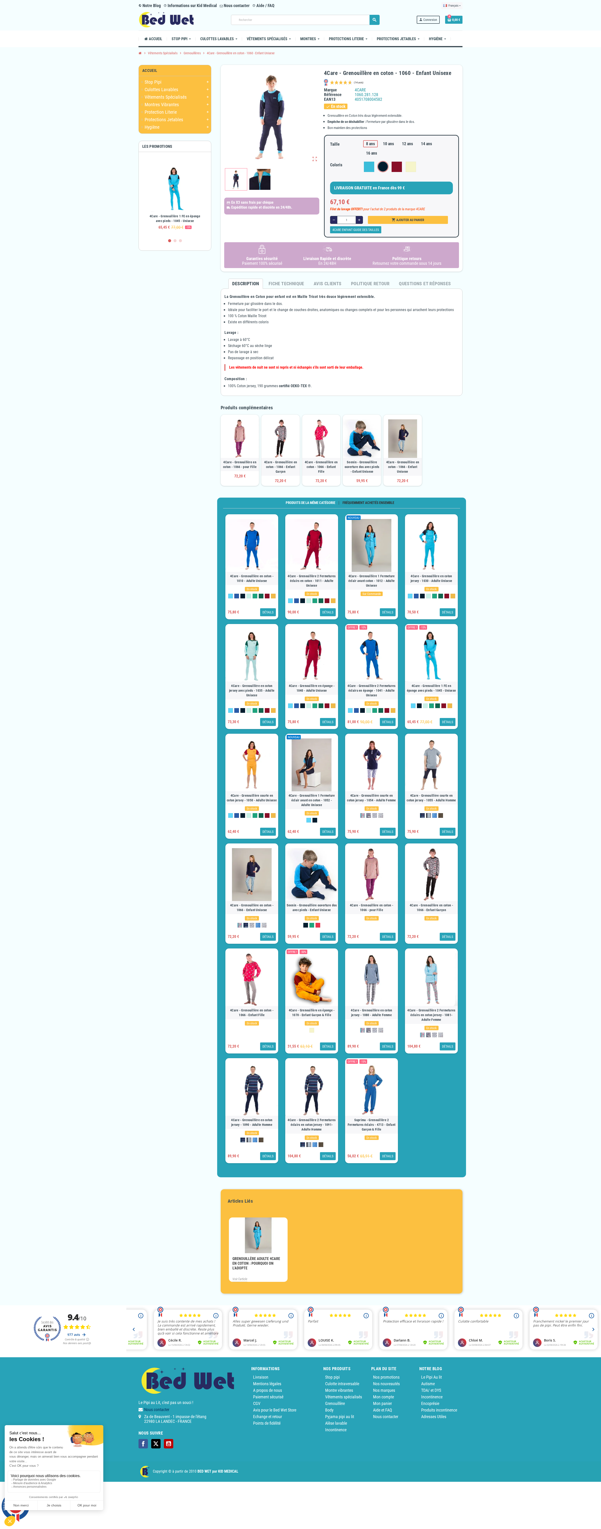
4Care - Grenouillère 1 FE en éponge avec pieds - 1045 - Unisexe (431, 688)
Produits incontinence (439, 1410)
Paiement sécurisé (268, 1396)
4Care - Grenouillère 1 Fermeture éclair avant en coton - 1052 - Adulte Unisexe (312, 800)
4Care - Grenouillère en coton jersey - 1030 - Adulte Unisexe (431, 578)
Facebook (143, 1443)
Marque (330, 90)
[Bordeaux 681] (267, 596)
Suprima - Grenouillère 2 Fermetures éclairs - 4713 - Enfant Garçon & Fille (372, 1124)
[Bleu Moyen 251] (236, 596)
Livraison (260, 1377)
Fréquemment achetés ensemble (368, 503)
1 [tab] (169, 240)
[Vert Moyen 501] (255, 596)
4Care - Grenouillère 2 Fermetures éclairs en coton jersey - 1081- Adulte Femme (431, 1015)
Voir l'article (239, 1279)
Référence (333, 94)
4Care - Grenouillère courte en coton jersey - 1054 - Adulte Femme (371, 798)
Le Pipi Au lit (431, 1377)
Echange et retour (267, 1416)
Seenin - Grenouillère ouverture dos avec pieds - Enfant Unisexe (362, 466)
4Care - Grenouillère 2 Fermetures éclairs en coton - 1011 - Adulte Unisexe (311, 580)
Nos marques (384, 1390)
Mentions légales (267, 1383)
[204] (374, 815)
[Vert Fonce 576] (261, 596)
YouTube (168, 1443)
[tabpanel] (175, 195)
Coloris (336, 164)
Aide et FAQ (382, 1410)
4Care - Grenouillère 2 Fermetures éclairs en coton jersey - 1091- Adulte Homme (311, 1124)
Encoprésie (430, 1403)
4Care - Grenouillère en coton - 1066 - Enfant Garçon (280, 466)
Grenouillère (335, 1403)
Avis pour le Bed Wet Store (274, 1410)
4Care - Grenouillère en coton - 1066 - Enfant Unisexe (402, 466)
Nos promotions (386, 1377)
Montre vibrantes (339, 1390)
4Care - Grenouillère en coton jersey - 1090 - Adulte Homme (251, 1122)
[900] (380, 815)
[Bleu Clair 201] (230, 596)
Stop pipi (332, 1377)
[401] (440, 815)
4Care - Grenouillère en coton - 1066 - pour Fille (240, 464)
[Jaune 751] (273, 596)
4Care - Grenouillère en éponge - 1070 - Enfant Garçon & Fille (312, 1012)
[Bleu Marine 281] (242, 596)
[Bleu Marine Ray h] (422, 815)
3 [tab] (180, 240)
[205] (434, 815)
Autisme (428, 1383)
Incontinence (336, 1429)
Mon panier (382, 1403)
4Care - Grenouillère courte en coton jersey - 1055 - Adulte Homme (431, 798)
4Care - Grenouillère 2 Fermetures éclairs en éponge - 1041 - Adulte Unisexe (371, 690)
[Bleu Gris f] (368, 815)
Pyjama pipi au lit (339, 1416)
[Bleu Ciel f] (362, 815)
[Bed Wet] (166, 19)
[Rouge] (318, 925)
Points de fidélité (267, 1423)
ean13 (329, 99)
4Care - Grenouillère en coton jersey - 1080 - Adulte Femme (371, 1012)
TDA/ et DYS (431, 1390)
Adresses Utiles (433, 1416)
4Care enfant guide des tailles (355, 230)
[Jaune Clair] (311, 1030)
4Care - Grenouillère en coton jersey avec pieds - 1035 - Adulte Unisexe (251, 690)
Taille (335, 144)
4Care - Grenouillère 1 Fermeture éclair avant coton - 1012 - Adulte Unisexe (371, 580)
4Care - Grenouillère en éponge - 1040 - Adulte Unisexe (312, 688)
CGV (256, 1403)
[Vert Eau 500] (249, 596)
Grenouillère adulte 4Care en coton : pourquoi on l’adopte (256, 1263)
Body (329, 1410)
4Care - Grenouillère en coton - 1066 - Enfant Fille (321, 466)
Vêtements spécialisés (343, 1396)
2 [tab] (175, 240)
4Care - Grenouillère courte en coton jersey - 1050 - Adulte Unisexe (252, 798)
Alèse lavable (336, 1423)
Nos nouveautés (386, 1383)
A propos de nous (267, 1390)
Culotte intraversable (342, 1383)
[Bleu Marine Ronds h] (428, 815)
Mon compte (383, 1396)
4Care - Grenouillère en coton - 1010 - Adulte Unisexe (252, 578)
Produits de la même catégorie (310, 503)
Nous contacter (236, 5)
